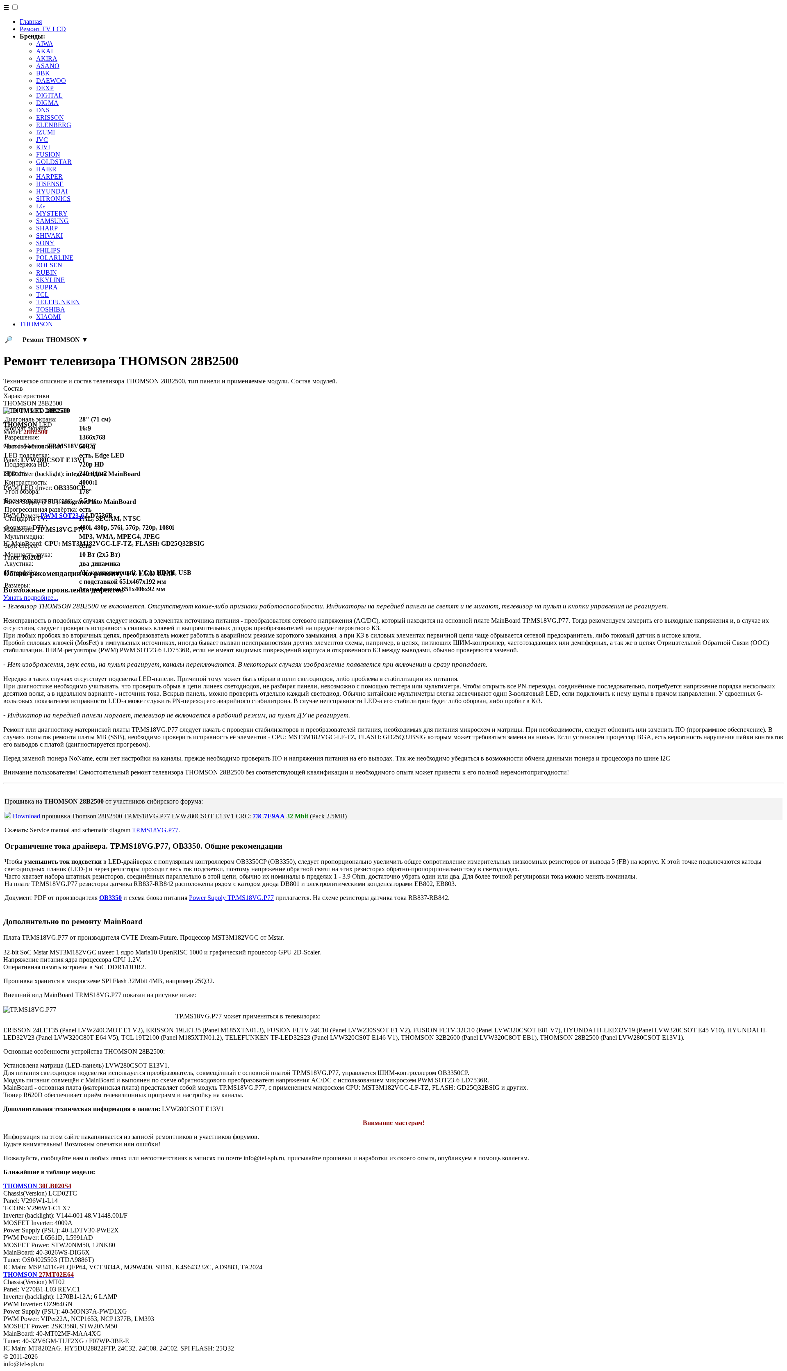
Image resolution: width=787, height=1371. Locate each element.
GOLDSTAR (54, 161)
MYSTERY (52, 213)
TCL (42, 294)
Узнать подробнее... (30, 597)
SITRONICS (53, 198)
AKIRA (46, 58)
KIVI (43, 146)
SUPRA (47, 287)
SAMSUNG (52, 220)
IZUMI (45, 132)
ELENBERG (53, 124)
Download (25, 816)
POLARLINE (54, 257)
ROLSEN (49, 265)
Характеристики (26, 395)
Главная (31, 21)
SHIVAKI (49, 235)
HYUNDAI (52, 191)
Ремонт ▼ (55, 339)
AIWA (44, 43)
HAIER (46, 169)
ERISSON (50, 117)
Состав (13, 388)
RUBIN (46, 272)
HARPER (49, 176)
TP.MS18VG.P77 (155, 830)
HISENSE (50, 183)
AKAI (44, 51)
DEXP (45, 87)
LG (40, 206)
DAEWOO (51, 80)
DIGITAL (49, 95)
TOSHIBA (50, 309)
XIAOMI (48, 316)
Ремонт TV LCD (43, 28)
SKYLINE (50, 279)
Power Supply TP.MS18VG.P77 (231, 897)
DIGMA (47, 102)
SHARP (47, 228)
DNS (43, 110)
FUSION (48, 154)
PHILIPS (48, 250)
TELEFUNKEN (58, 301)
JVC (42, 139)
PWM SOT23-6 (62, 515)
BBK (43, 73)
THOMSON (36, 324)
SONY (45, 242)
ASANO (47, 65)
